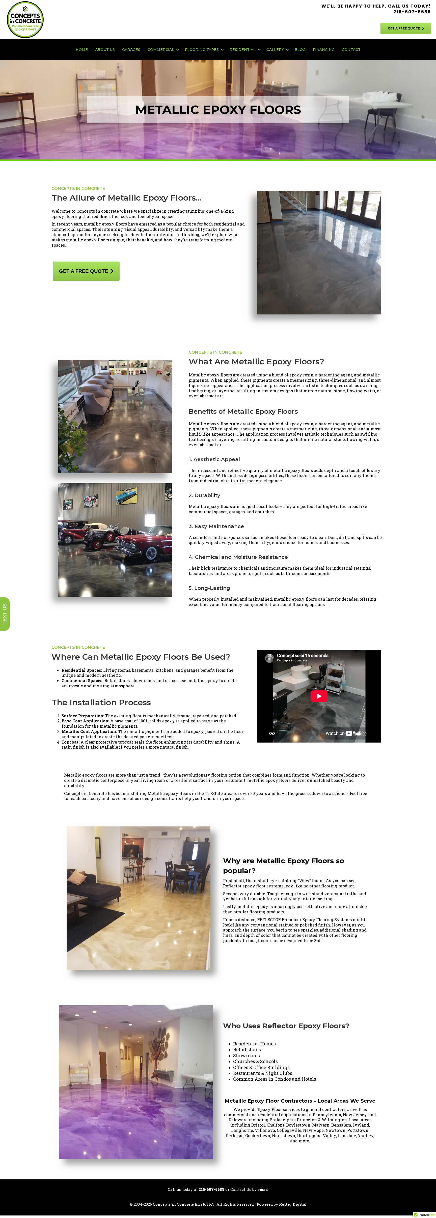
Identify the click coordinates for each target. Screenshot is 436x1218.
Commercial (161, 49)
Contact (351, 49)
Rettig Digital (293, 1204)
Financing (324, 49)
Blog (300, 49)
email (263, 1189)
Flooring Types (202, 49)
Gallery (275, 49)
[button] (177, 49)
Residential (243, 49)
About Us (105, 49)
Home (82, 49)
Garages (131, 49)
